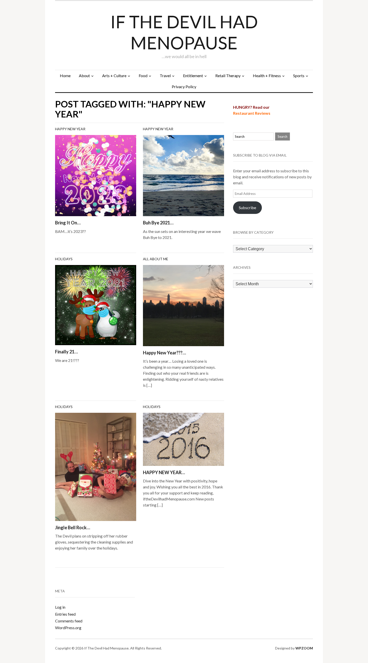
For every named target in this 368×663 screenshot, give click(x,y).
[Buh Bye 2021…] (183, 175)
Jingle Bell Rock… (72, 527)
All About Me (155, 259)
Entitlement (193, 75)
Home (65, 75)
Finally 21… (66, 351)
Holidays (64, 259)
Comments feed (68, 620)
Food (143, 75)
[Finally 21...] (95, 304)
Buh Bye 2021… (158, 222)
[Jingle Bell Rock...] (95, 466)
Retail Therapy (228, 75)
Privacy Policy (184, 86)
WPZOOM (304, 648)
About (84, 75)
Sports (298, 75)
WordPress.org (68, 627)
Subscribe (247, 207)
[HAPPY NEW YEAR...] (183, 438)
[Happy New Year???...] (183, 305)
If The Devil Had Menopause (184, 32)
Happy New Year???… (164, 352)
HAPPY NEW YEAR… (164, 472)
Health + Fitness (267, 75)
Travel (165, 75)
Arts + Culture (114, 75)
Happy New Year (70, 129)
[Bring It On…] (95, 175)
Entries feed (65, 614)
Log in (60, 607)
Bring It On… (68, 222)
